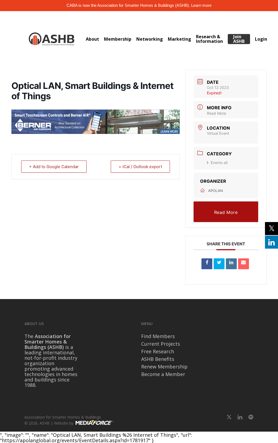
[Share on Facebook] (206, 263)
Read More (216, 113)
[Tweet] (219, 263)
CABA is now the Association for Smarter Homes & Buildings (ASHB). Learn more (139, 5)
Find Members (158, 336)
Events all (219, 162)
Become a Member (163, 374)
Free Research (157, 351)
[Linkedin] (231, 263)
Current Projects (160, 343)
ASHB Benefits (157, 359)
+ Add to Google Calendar (54, 166)
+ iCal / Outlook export (140, 166)
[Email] (243, 263)
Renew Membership (164, 366)
